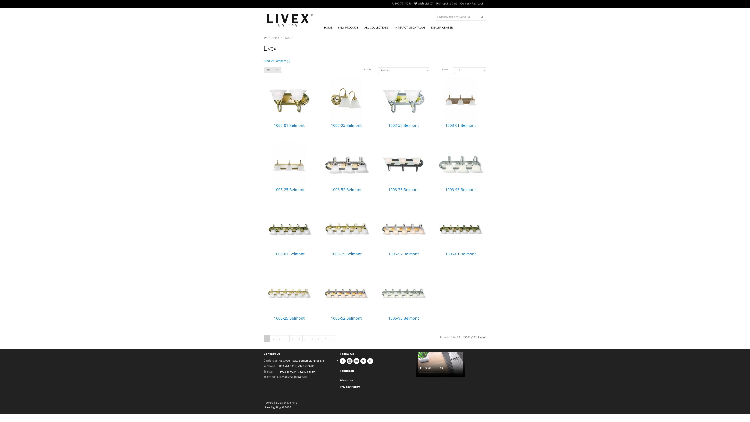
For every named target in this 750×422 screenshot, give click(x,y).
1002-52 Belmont (403, 125)
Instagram (350, 361)
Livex (287, 38)
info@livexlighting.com (293, 377)
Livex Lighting (288, 402)
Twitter (363, 361)
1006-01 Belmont (460, 254)
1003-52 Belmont (346, 189)
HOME (328, 27)
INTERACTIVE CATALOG (410, 27)
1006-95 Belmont (403, 318)
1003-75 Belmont (403, 189)
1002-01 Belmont (289, 125)
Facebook (343, 361)
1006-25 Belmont (289, 318)
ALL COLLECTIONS (376, 27)
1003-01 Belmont (460, 125)
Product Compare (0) (277, 61)
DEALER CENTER (442, 27)
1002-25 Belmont (346, 125)
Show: (445, 69)
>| (332, 338)
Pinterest (370, 361)
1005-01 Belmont (289, 254)
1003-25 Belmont (289, 189)
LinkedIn (356, 361)
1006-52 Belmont (346, 318)
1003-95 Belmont (460, 189)
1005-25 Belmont (346, 254)
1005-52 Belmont (403, 254)
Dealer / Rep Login (472, 3)
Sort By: (368, 69)
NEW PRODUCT (348, 27)
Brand (275, 38)
